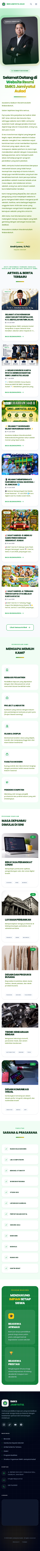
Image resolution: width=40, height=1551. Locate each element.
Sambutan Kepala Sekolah (14, 1443)
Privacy (16, 1542)
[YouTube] (15, 1424)
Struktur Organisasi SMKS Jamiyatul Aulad (20, 1459)
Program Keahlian (10, 1455)
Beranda (7, 1439)
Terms (24, 1542)
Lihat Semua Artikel (18, 627)
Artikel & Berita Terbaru (12, 1447)
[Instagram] (4, 1424)
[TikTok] (9, 1424)
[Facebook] (21, 1424)
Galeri (6, 1451)
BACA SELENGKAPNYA (13, 337)
